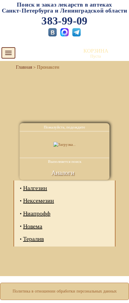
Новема (32, 226)
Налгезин (35, 188)
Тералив (33, 238)
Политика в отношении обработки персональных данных (65, 291)
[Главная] (22, 67)
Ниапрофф (36, 213)
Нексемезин (38, 200)
